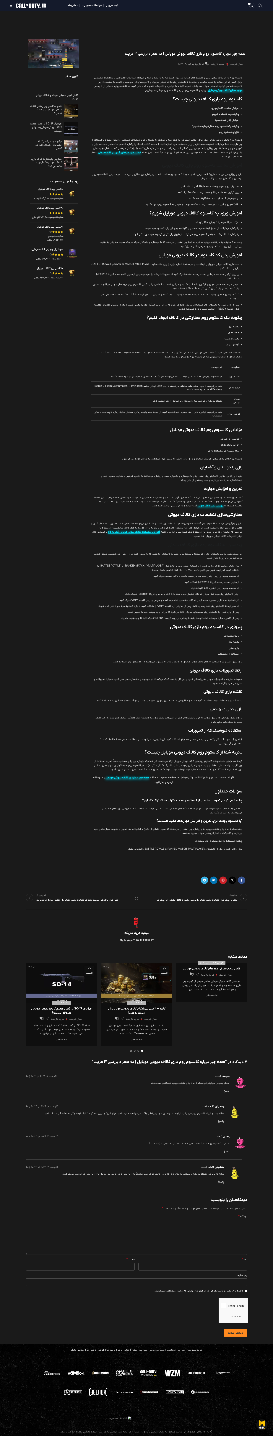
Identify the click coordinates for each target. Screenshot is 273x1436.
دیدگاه (242, 1216)
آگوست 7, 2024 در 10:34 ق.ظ (42, 1167)
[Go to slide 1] (142, 1051)
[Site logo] (31, 5)
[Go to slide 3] (135, 1051)
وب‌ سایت (241, 1275)
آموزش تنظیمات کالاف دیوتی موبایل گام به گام (134, 532)
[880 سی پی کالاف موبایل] (72, 233)
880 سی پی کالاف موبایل (50, 227)
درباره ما (111, 1350)
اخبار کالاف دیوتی (136, 1003)
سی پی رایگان (139, 1350)
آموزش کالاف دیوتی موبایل (211, 962)
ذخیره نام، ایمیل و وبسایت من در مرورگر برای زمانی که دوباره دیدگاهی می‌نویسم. (199, 1291)
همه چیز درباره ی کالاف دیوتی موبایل (127, 777)
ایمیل (130, 1259)
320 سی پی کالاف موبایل (50, 268)
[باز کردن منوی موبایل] (11, 5)
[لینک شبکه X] (232, 880)
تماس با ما (123, 1350)
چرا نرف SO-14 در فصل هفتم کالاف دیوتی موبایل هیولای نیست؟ (46, 127)
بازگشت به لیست (136, 897)
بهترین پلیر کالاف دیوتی (211, 506)
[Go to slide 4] (131, 1051)
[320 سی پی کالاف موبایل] (72, 273)
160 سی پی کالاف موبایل (50, 189)
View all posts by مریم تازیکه (136, 940)
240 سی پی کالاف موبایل (50, 208)
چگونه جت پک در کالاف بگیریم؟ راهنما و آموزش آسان (48, 145)
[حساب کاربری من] (260, 5)
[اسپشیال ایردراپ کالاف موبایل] (72, 254)
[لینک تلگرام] (204, 880)
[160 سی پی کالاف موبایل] (72, 194)
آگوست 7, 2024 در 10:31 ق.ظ (41, 1076)
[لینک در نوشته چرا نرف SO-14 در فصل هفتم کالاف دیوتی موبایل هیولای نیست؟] (61, 983)
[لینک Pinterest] (223, 880)
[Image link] (148, 1373)
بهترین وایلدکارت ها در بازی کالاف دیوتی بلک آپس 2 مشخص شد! (46, 162)
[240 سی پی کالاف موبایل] (72, 212)
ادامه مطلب (211, 995)
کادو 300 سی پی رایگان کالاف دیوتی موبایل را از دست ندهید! (46, 109)
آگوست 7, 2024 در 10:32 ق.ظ (42, 1136)
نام (244, 1259)
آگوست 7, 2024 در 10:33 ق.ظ (42, 1106)
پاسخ (226, 1091)
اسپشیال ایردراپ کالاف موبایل (47, 249)
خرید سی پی (195, 1350)
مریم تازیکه (217, 64)
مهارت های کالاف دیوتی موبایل (225, 90)
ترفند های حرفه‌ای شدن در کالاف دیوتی (119, 152)
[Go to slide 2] (138, 1051)
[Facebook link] (241, 880)
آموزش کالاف (77, 1350)
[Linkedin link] (213, 880)
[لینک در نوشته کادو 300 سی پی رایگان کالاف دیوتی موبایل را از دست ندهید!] (136, 983)
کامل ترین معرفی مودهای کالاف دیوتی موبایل (211, 969)
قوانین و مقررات (95, 1350)
